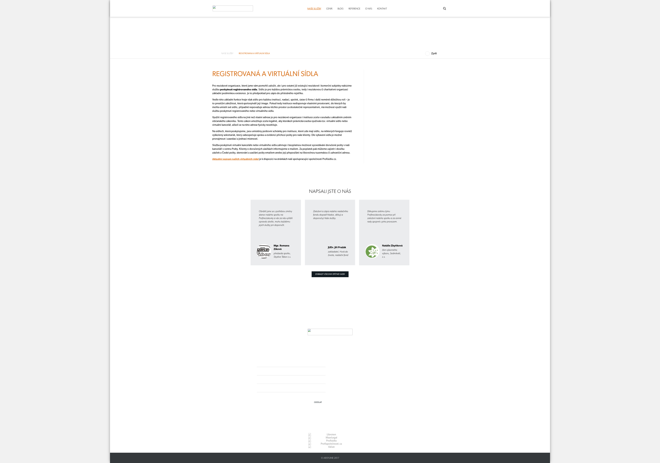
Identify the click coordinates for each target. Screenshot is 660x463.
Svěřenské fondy (147, 99)
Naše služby (314, 8)
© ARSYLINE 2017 (330, 457)
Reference (354, 8)
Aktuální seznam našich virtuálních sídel (235, 159)
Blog (341, 8)
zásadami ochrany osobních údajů (310, 396)
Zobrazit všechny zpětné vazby (330, 274)
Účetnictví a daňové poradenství (155, 123)
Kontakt (382, 8)
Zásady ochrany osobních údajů (353, 388)
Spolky (143, 93)
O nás (368, 8)
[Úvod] (215, 53)
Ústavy (143, 117)
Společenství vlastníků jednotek (155, 111)
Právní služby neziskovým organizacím (158, 135)
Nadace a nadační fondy (151, 105)
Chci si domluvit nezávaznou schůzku (154, 235)
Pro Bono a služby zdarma (152, 141)
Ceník (329, 8)
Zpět (434, 53)
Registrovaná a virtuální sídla (153, 129)
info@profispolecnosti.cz (166, 225)
